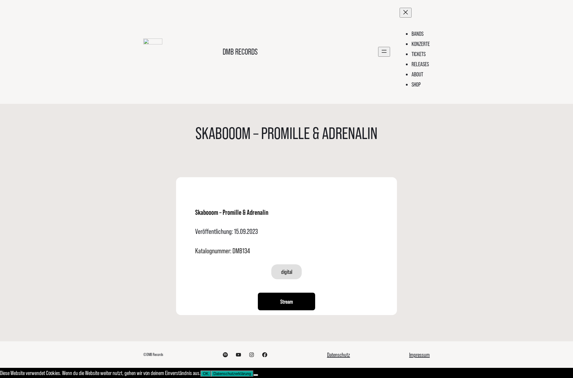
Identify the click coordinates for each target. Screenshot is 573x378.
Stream (286, 301)
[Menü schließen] (406, 13)
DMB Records (240, 51)
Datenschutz (338, 354)
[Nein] (255, 375)
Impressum (419, 354)
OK (206, 373)
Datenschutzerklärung (232, 373)
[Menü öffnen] (384, 52)
